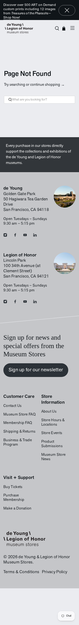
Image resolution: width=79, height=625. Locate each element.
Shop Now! (11, 17)
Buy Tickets (12, 487)
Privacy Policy (54, 572)
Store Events (51, 433)
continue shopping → (47, 85)
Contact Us (12, 406)
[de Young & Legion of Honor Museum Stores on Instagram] (5, 236)
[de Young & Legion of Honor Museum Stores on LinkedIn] (35, 236)
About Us (49, 412)
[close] (67, 10)
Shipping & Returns (19, 432)
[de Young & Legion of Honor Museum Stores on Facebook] (15, 236)
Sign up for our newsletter (36, 370)
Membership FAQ (17, 423)
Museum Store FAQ (19, 415)
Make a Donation (17, 509)
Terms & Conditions (21, 572)
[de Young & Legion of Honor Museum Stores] (27, 28)
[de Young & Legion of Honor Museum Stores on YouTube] (25, 236)
